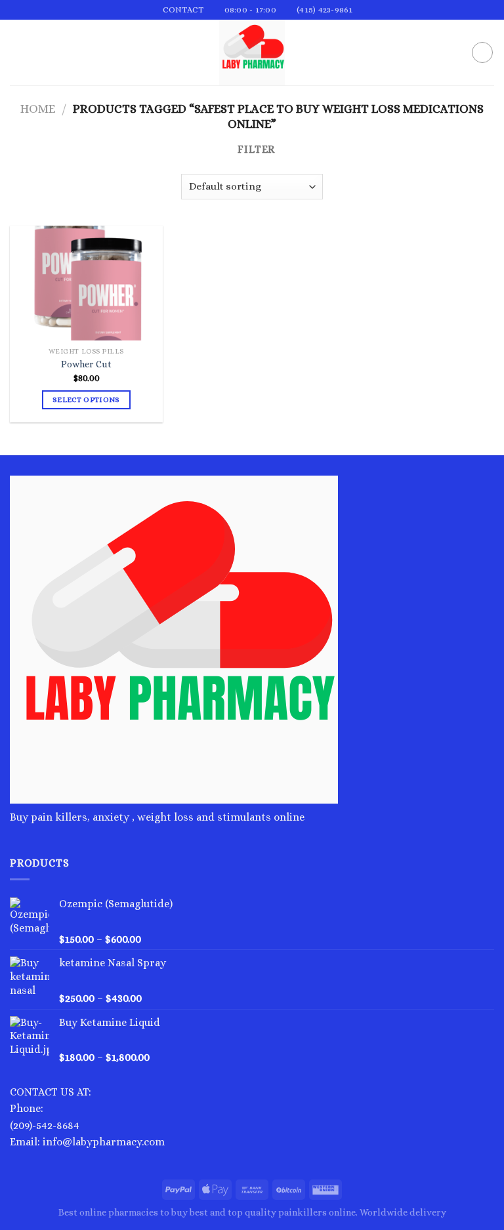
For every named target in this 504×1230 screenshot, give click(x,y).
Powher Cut (86, 364)
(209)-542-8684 (44, 1125)
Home (37, 108)
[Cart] (482, 52)
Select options (86, 400)
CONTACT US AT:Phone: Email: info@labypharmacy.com (87, 1117)
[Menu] (18, 53)
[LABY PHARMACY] (252, 52)
